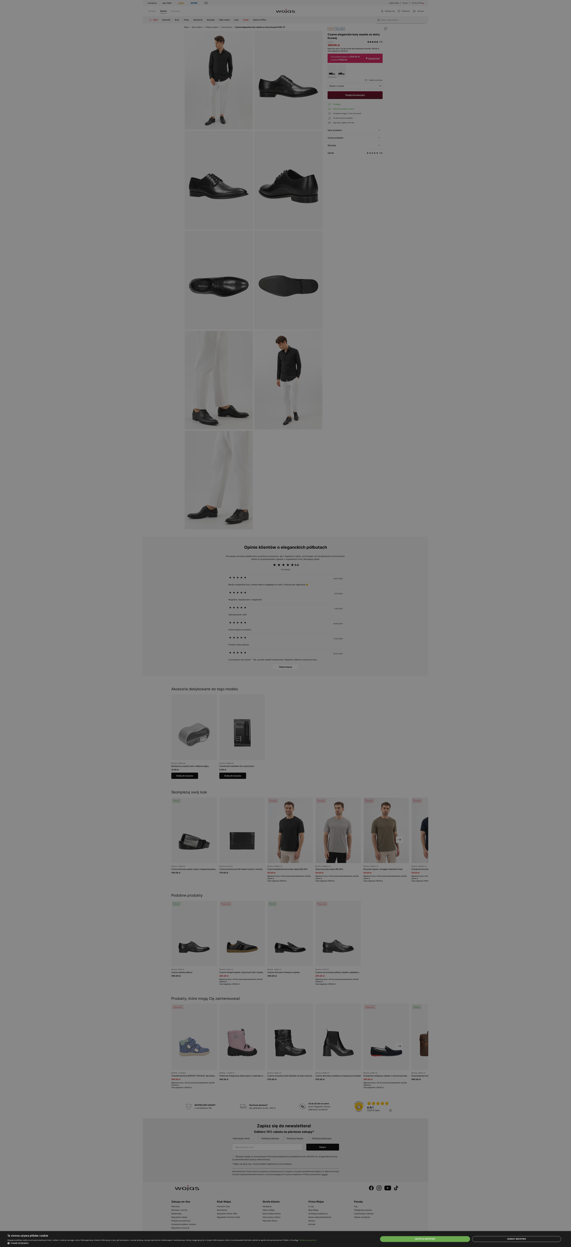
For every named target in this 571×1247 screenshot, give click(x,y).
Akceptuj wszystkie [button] (425, 1239)
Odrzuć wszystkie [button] (516, 1239)
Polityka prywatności (308, 1240)
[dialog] (285, 623)
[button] (162, 1243)
